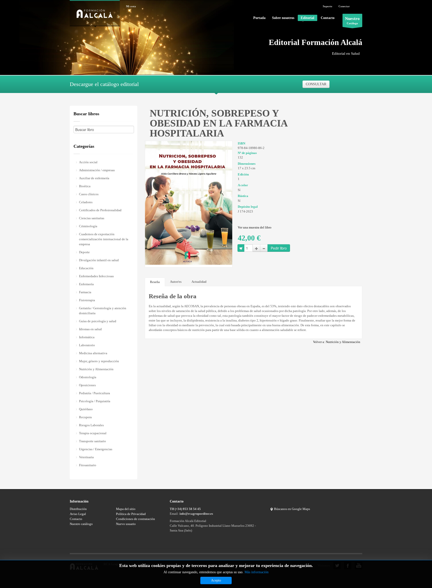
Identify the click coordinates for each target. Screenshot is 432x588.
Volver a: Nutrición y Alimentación (336, 342)
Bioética (84, 186)
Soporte (327, 6)
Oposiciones (87, 385)
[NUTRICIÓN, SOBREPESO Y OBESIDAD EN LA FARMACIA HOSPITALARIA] (188, 202)
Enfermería (86, 284)
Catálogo (352, 20)
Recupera (85, 417)
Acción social (88, 162)
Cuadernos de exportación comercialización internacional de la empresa (103, 239)
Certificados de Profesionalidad (100, 210)
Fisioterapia (87, 300)
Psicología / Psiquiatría (94, 401)
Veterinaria (86, 457)
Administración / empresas (97, 170)
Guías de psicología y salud (97, 321)
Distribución (78, 509)
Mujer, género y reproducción (99, 361)
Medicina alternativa (93, 353)
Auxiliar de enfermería (94, 178)
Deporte (84, 252)
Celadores (85, 202)
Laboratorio (87, 345)
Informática (86, 337)
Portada (259, 18)
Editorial (306, 18)
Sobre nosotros (283, 18)
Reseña (155, 282)
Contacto (327, 18)
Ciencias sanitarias (91, 218)
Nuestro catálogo (81, 524)
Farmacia (85, 292)
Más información (256, 572)
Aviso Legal (78, 514)
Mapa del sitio (126, 509)
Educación (86, 268)
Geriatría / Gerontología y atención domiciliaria (102, 310)
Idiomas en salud (90, 329)
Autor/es (176, 282)
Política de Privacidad (131, 514)
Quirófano (86, 409)
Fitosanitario (87, 465)
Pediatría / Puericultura (94, 393)
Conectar (344, 6)
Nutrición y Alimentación (96, 369)
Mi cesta (131, 6)
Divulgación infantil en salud (99, 260)
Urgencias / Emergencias (95, 449)
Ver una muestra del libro (255, 227)
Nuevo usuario (126, 524)
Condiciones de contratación (135, 519)
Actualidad (199, 282)
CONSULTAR (316, 84)
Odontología (87, 377)
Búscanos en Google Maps (291, 509)
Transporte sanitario (92, 441)
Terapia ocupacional (92, 433)
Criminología (88, 226)
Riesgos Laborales (91, 425)
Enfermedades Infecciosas (96, 276)
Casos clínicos (88, 194)
